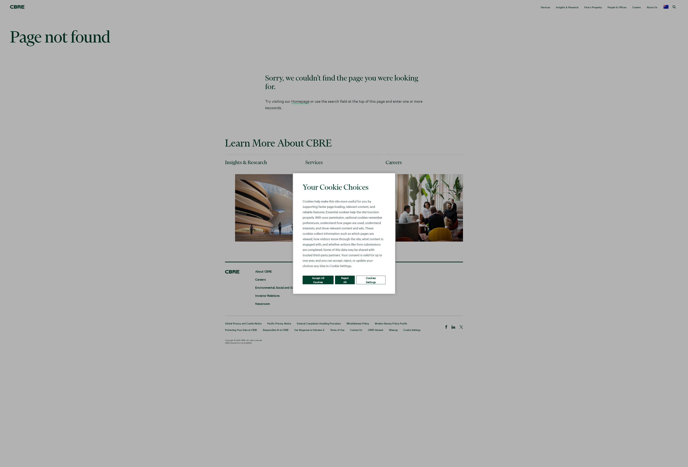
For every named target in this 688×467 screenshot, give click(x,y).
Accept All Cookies (318, 280)
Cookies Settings (371, 280)
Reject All (345, 280)
